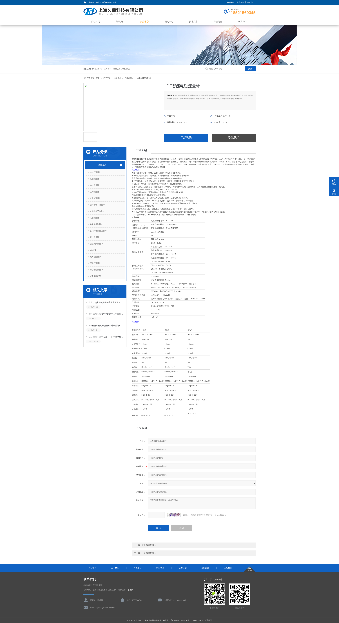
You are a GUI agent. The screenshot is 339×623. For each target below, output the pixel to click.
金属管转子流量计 (97, 205)
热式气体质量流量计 (98, 231)
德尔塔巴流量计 (96, 270)
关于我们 (120, 21)
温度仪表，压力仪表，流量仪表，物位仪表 (112, 69)
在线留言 (240, 2)
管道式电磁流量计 (149, 545)
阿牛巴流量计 (95, 263)
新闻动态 (160, 568)
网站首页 (95, 21)
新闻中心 (169, 21)
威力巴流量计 (95, 257)
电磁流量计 (129, 78)
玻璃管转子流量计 (97, 211)
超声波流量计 (95, 198)
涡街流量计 (94, 192)
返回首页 (230, 2)
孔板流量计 (94, 218)
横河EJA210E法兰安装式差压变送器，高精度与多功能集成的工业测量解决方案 (106, 314)
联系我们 (250, 2)
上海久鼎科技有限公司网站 (105, 2)
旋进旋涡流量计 (96, 244)
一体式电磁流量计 (149, 553)
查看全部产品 (95, 276)
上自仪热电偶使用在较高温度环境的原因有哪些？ (106, 302)
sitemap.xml (198, 620)
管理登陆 (208, 620)
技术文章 (193, 21)
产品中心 (144, 21)
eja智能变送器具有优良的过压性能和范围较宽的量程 (106, 325)
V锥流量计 (94, 250)
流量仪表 (117, 78)
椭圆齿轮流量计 (96, 224)
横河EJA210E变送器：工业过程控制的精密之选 (106, 337)
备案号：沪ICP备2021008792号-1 (177, 620)
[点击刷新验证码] (173, 515)
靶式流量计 (94, 237)
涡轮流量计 (94, 185)
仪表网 (130, 590)
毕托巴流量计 (95, 172)
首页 (98, 78)
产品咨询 (186, 137)
